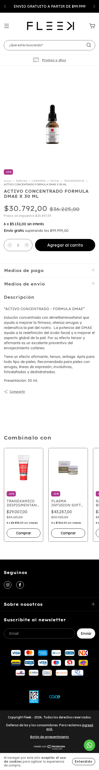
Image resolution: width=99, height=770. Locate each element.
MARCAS (21, 181)
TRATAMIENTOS (74, 181)
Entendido (83, 761)
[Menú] (6, 26)
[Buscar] (89, 45)
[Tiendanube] (49, 748)
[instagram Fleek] (7, 585)
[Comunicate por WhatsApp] (89, 745)
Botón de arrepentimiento (49, 737)
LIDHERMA (39, 181)
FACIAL (55, 181)
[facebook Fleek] (20, 585)
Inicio (7, 181)
